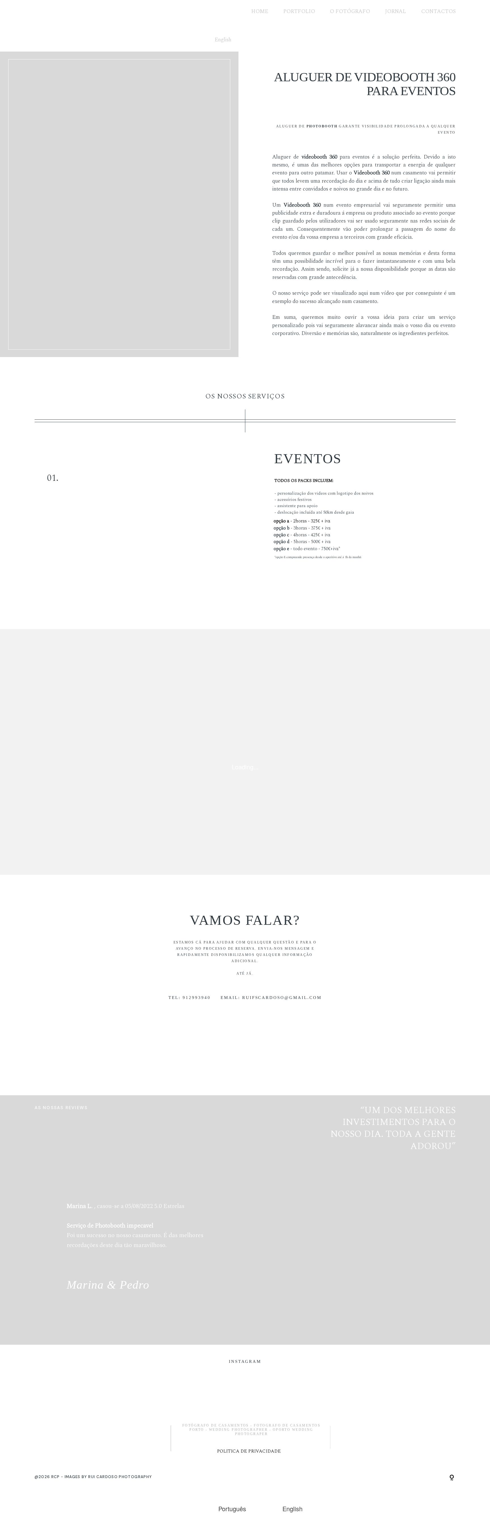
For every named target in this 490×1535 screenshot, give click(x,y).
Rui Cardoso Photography (120, 1476)
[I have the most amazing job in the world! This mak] (373, 1396)
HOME (259, 12)
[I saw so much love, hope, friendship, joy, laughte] (287, 1396)
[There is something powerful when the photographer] (202, 1396)
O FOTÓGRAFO (350, 12)
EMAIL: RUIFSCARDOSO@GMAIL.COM (271, 997)
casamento (415, 173)
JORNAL (395, 12)
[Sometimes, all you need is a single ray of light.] (117, 1396)
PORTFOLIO (299, 12)
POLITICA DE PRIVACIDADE (249, 1451)
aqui (363, 293)
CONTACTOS (438, 12)
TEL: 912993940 (189, 997)
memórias (410, 253)
